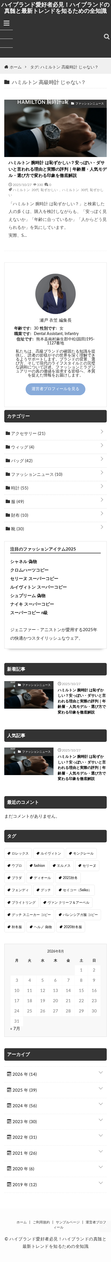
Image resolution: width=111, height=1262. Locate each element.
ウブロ (17, 865)
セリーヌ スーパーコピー (34, 579)
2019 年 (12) (24, 1185)
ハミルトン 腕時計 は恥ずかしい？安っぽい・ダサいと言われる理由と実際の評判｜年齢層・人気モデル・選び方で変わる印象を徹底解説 (58, 169)
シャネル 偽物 (23, 562)
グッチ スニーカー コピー (31, 914)
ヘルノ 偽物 (43, 927)
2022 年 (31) (24, 1137)
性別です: (48, 328)
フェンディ (20, 890)
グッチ (46, 890)
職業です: (22, 334)
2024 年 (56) (24, 1106)
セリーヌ (89, 865)
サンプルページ (68, 1222)
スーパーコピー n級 (29, 613)
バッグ (21, 461)
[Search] (106, 36)
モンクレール (83, 853)
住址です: (25, 339)
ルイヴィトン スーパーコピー (38, 587)
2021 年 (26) (24, 1153)
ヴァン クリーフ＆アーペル (68, 902)
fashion (39, 865)
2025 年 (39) (24, 1090)
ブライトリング (24, 902)
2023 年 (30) (24, 1122)
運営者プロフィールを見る (55, 389)
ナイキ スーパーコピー (32, 604)
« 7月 (15, 1029)
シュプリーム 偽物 (28, 596)
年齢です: (22, 328)
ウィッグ (22, 447)
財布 (19, 515)
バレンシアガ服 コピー (80, 914)
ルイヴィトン (51, 853)
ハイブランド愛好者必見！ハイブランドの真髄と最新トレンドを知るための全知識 (55, 7)
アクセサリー (27, 434)
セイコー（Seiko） (77, 890)
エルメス (64, 865)
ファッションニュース (36, 474)
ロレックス (20, 853)
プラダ (17, 878)
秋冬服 (17, 927)
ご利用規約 (41, 1222)
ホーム (22, 1222)
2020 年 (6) (22, 1169)
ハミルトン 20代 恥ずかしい (35, 189)
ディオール (42, 878)
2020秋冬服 (73, 927)
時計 (19, 488)
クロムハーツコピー (29, 570)
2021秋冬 (70, 878)
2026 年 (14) (24, 1074)
